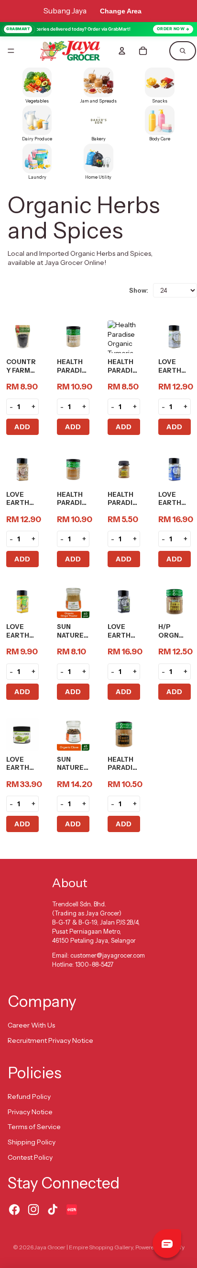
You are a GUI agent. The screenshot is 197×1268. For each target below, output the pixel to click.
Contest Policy (30, 1157)
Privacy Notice (30, 1112)
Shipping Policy (31, 1142)
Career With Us (31, 1025)
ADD (22, 427)
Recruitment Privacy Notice (50, 1040)
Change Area (121, 11)
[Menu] (11, 51)
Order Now (171, 28)
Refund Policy (29, 1096)
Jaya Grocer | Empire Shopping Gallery (83, 1247)
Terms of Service (34, 1126)
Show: (138, 290)
